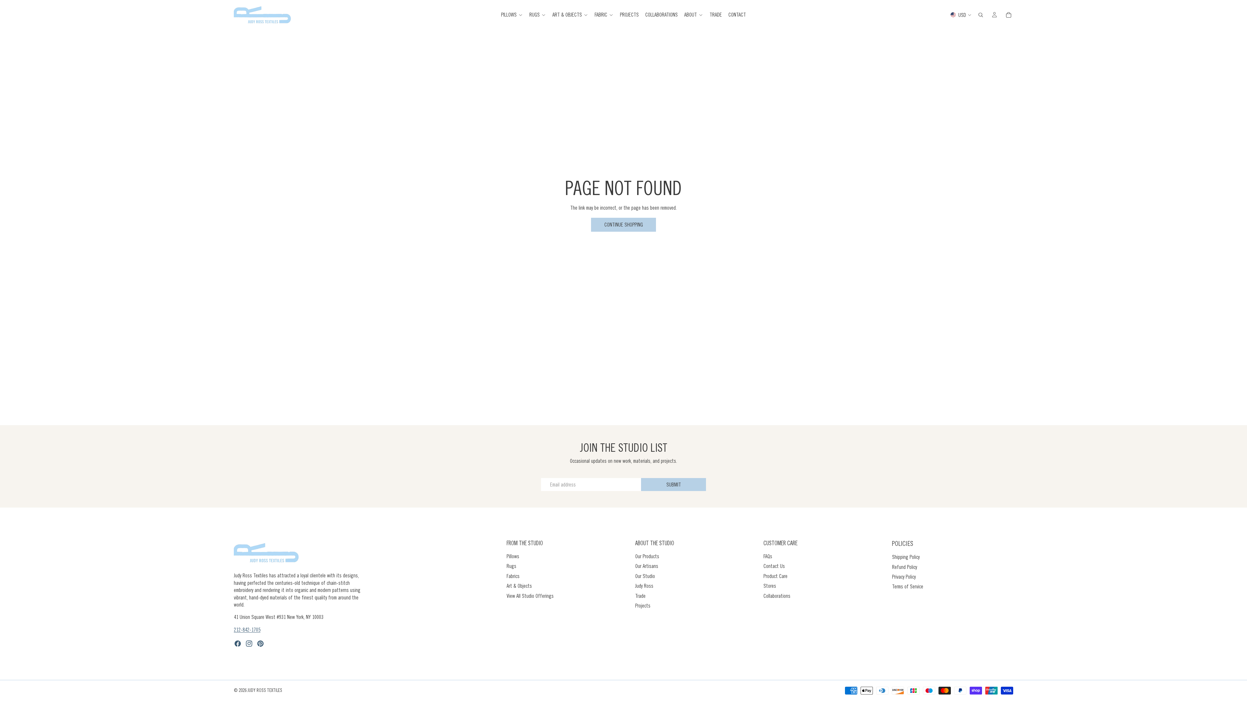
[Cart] (1008, 15)
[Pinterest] (260, 643)
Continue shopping (623, 225)
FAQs (767, 556)
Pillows (513, 556)
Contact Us (774, 566)
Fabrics (513, 576)
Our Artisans (646, 566)
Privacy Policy (904, 577)
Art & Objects (519, 586)
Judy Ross (644, 586)
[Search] (981, 15)
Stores (769, 586)
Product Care (775, 576)
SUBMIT (673, 484)
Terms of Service (907, 586)
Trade (640, 595)
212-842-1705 (247, 630)
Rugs (511, 566)
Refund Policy (904, 567)
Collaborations (776, 595)
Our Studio (645, 576)
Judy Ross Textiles (264, 690)
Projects (642, 606)
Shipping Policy (906, 557)
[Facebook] (238, 643)
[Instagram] (249, 643)
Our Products (647, 556)
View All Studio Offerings (530, 595)
